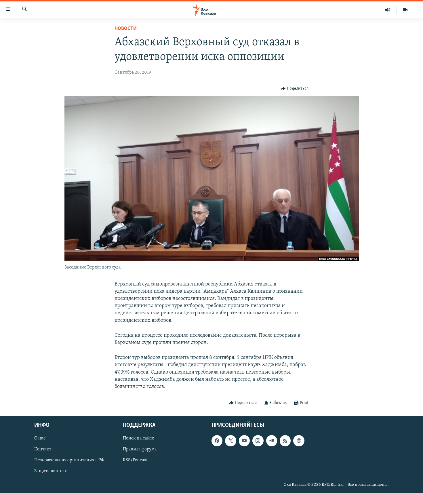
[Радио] (388, 10)
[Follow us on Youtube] (244, 440)
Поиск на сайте (138, 438)
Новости (126, 28)
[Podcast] (298, 440)
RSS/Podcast (135, 460)
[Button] (294, 88)
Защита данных (50, 471)
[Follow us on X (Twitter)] (230, 440)
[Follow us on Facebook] (217, 440)
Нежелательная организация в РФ (69, 460)
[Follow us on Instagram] (257, 440)
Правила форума (140, 449)
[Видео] (405, 10)
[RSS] (285, 440)
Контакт (42, 449)
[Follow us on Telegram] (271, 440)
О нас (39, 438)
